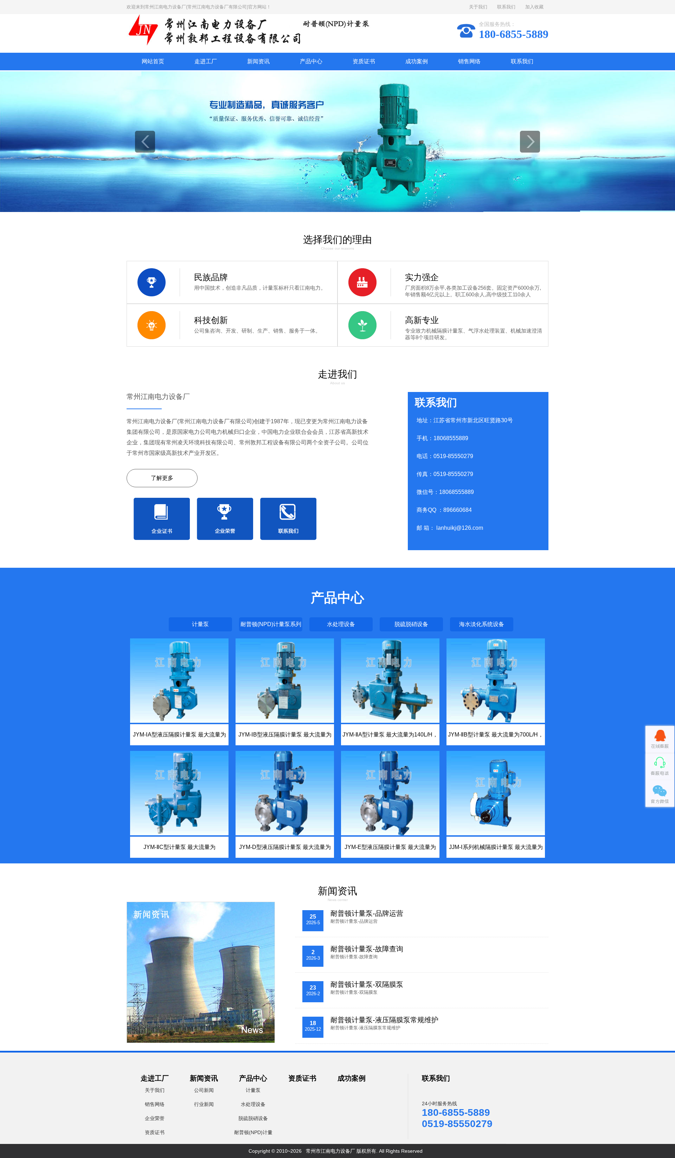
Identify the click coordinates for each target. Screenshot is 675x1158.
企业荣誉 (155, 1118)
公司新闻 (204, 1090)
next (530, 142)
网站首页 (153, 61)
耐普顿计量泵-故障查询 (366, 949)
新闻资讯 (258, 61)
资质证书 (364, 61)
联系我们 (506, 6)
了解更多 (162, 478)
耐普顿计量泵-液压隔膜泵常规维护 (384, 1020)
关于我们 (478, 6)
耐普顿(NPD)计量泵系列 (270, 624)
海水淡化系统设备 (481, 624)
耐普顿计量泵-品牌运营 (366, 913)
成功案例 (416, 61)
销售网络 (469, 61)
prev (145, 142)
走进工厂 (205, 61)
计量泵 (200, 624)
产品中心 (311, 61)
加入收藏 (534, 6)
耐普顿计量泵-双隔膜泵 (366, 984)
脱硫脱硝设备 (411, 624)
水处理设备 (341, 624)
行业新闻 (204, 1104)
